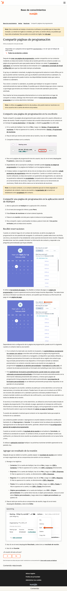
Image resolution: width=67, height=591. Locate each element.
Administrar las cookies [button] (33, 580)
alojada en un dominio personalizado (28, 365)
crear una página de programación (22, 58)
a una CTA (45, 123)
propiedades (30, 178)
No (16, 556)
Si (7, 556)
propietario (20, 192)
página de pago (17, 297)
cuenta (19, 105)
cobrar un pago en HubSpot (44, 409)
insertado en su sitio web (50, 365)
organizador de (41, 190)
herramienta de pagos (17, 290)
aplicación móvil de (17, 443)
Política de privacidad (33, 577)
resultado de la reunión (32, 431)
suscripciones (37, 49)
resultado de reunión (47, 455)
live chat (31, 123)
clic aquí (47, 34)
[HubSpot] (2, 2)
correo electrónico (19, 123)
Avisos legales (30, 573)
